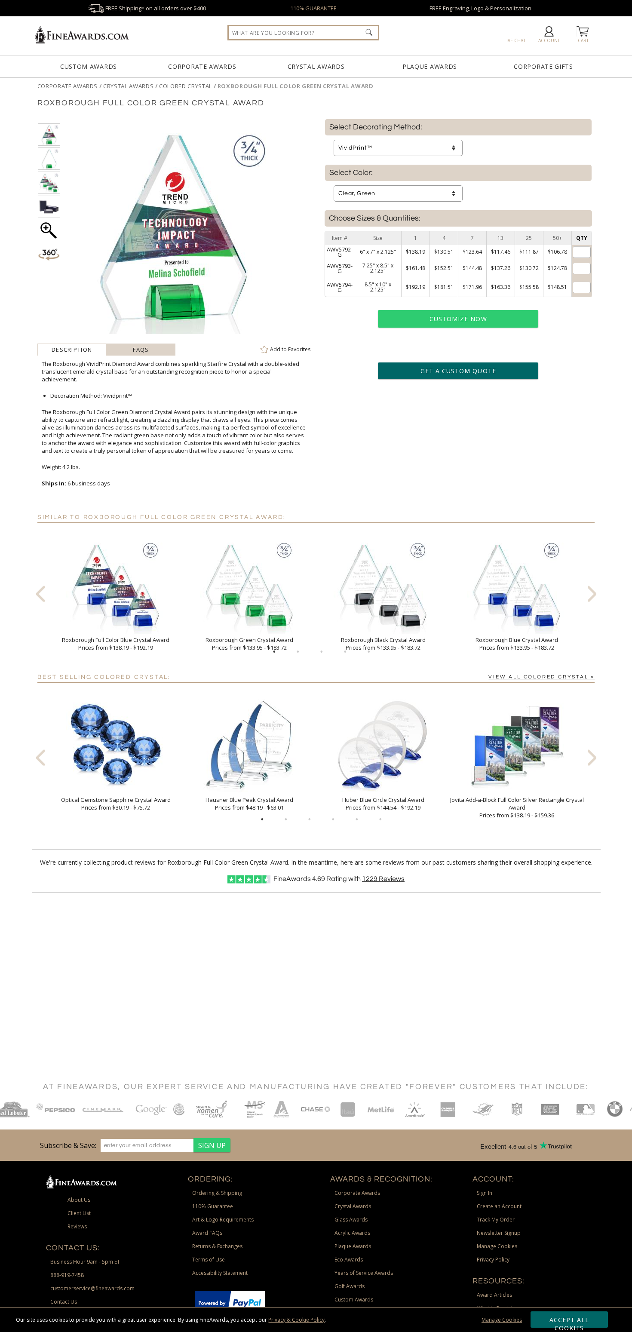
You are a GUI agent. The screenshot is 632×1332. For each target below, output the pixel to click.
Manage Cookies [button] (497, 1246)
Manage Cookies (502, 1319)
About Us (78, 1199)
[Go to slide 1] (274, 652)
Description (72, 349)
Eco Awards (348, 1259)
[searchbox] (303, 32)
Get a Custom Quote (458, 371)
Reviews (383, 878)
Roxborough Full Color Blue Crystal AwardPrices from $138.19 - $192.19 (115, 643)
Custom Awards (88, 66)
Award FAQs (207, 1233)
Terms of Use (208, 1259)
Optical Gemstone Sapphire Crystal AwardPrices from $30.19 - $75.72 (116, 803)
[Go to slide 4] (345, 652)
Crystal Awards (316, 66)
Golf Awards (349, 1286)
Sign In (484, 1193)
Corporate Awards (202, 66)
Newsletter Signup (499, 1233)
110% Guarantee (212, 1206)
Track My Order (496, 1219)
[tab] (72, 350)
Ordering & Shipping (217, 1193)
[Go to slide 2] (298, 652)
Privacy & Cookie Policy (296, 1319)
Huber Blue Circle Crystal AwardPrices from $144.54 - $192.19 (383, 803)
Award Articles (494, 1294)
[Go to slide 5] (369, 652)
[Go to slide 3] (321, 652)
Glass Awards (351, 1219)
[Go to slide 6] (380, 819)
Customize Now (458, 319)
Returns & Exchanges (217, 1246)
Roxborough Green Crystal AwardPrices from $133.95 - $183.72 (249, 643)
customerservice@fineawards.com (92, 1288)
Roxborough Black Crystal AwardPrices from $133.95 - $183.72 (383, 643)
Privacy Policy (493, 1259)
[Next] (592, 593)
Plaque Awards (429, 66)
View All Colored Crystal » (541, 677)
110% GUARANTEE (313, 8)
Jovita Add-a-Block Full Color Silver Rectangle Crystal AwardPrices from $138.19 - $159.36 (517, 807)
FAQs (141, 349)
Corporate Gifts (543, 66)
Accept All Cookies (569, 1322)
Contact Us (63, 1301)
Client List (79, 1213)
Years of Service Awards (363, 1273)
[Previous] (40, 593)
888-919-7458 (67, 1275)
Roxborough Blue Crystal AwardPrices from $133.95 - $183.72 (517, 643)
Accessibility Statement (220, 1273)
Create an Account (499, 1206)
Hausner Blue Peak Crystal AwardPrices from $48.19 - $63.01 (249, 803)
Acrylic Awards (352, 1233)
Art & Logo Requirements (223, 1219)
